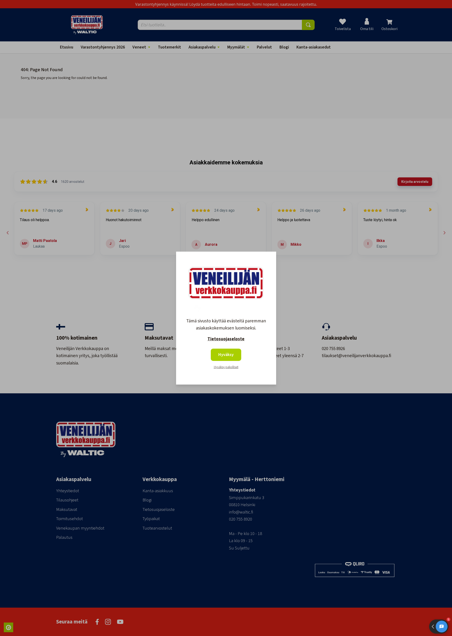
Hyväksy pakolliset (226, 367)
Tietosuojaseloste (226, 339)
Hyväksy (226, 355)
